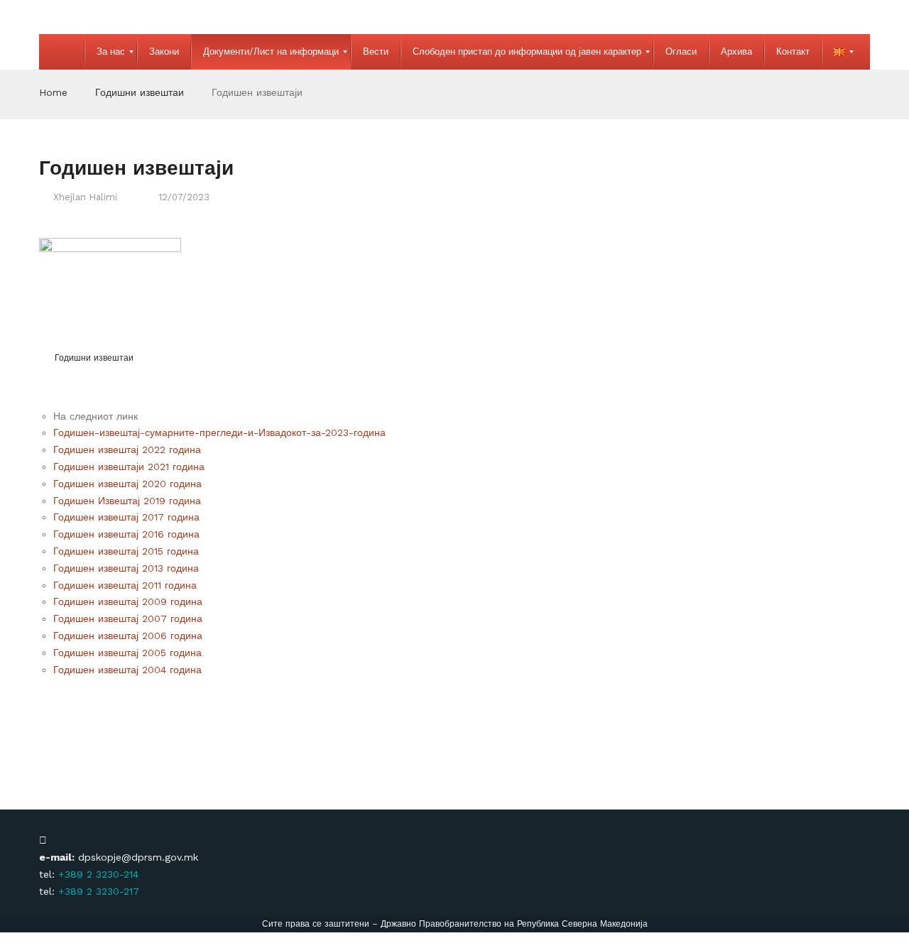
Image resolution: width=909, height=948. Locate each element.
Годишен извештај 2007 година (127, 618)
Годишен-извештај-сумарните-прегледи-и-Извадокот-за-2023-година (219, 432)
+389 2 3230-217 (98, 891)
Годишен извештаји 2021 (113, 466)
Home (53, 92)
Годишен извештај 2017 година (126, 517)
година (189, 466)
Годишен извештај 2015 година (126, 551)
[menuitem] (62, 52)
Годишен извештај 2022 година (127, 449)
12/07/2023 (183, 197)
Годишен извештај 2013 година (126, 568)
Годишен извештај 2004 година (127, 669)
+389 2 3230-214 (98, 874)
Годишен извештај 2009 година (127, 601)
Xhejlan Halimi (85, 197)
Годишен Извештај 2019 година (127, 500)
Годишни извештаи (139, 92)
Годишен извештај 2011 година (125, 585)
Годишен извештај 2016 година (126, 534)
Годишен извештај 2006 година (127, 635)
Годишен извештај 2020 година (127, 483)
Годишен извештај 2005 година (127, 652)
